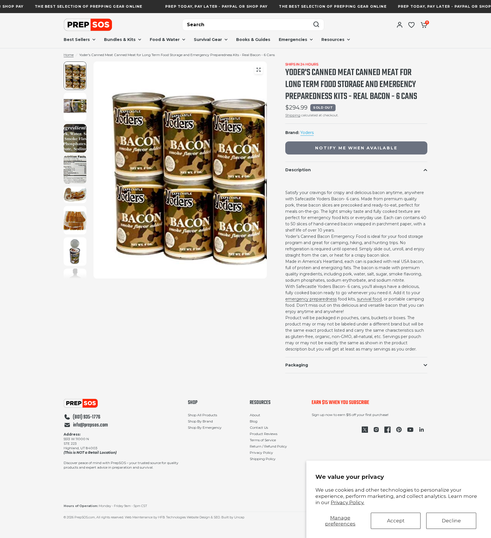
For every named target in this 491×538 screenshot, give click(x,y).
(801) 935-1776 (86, 417)
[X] (365, 429)
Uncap (239, 517)
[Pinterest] (399, 429)
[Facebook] (387, 429)
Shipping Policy (263, 459)
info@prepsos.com (90, 425)
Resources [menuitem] (332, 39)
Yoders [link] (307, 132)
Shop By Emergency (205, 427)
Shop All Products (202, 415)
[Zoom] (258, 69)
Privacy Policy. (347, 502)
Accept (396, 520)
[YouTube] (410, 429)
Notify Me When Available (356, 148)
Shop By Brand (200, 421)
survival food (369, 299)
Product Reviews (263, 434)
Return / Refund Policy (268, 446)
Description (298, 169)
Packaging (296, 365)
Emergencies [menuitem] (293, 39)
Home (69, 55)
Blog (253, 421)
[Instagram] (376, 429)
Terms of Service (263, 440)
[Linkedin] (421, 429)
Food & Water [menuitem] (165, 39)
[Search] (316, 25)
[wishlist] (411, 25)
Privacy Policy (261, 452)
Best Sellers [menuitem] (77, 39)
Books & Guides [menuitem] (253, 39)
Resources (260, 403)
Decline (451, 520)
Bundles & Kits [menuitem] (120, 39)
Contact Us (259, 427)
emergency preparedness (311, 299)
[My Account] (399, 25)
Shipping (292, 115)
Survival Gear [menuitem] (208, 39)
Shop (192, 403)
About (255, 415)
